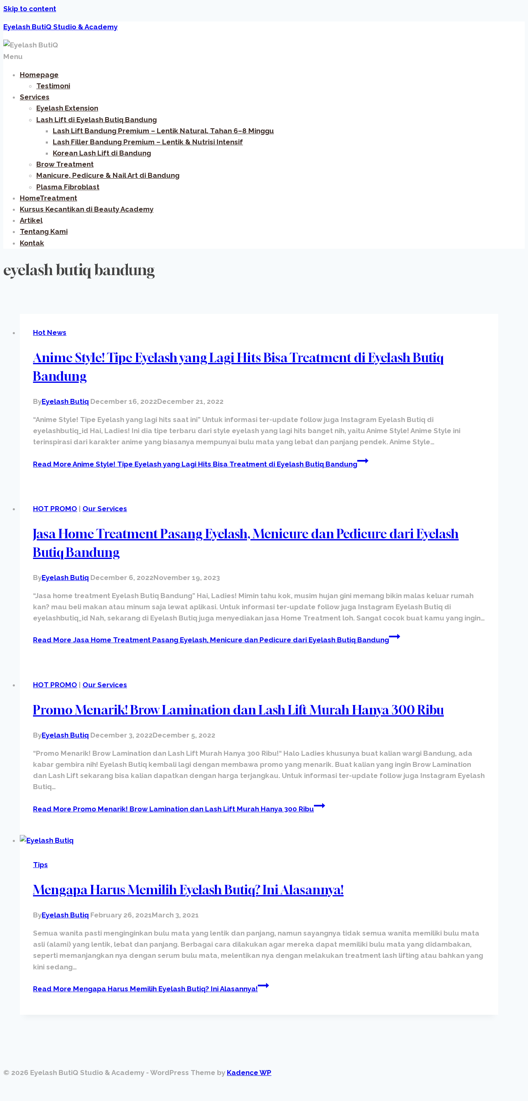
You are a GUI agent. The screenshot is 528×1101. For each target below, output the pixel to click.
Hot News (49, 332)
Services (35, 97)
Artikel (31, 220)
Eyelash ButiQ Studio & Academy (60, 27)
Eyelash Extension (67, 108)
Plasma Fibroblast (67, 187)
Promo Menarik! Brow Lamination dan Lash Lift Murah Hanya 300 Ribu (238, 710)
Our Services (104, 509)
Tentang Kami (44, 231)
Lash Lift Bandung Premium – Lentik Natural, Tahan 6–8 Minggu (163, 131)
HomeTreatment (48, 198)
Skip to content (29, 9)
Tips (40, 865)
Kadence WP (249, 1072)
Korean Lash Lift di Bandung (102, 153)
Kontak (32, 243)
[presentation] (259, 840)
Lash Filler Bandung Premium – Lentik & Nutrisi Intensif (148, 142)
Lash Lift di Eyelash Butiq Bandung (96, 120)
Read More (195, 464)
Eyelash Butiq (65, 401)
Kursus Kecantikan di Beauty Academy (86, 209)
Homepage (39, 75)
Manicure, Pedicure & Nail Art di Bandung (107, 175)
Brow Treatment (65, 164)
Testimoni (53, 86)
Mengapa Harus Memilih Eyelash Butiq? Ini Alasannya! (188, 889)
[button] (264, 56)
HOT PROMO (55, 509)
